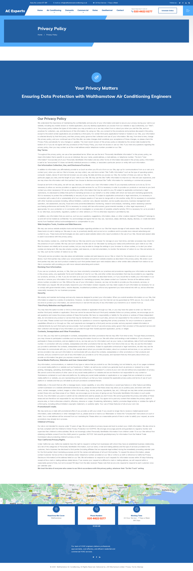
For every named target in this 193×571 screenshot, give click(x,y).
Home (40, 10)
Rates (95, 10)
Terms (134, 567)
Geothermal (107, 10)
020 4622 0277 (143, 11)
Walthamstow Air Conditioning (68, 567)
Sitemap (140, 567)
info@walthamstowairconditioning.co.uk (74, 3)
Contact (120, 10)
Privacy (128, 567)
